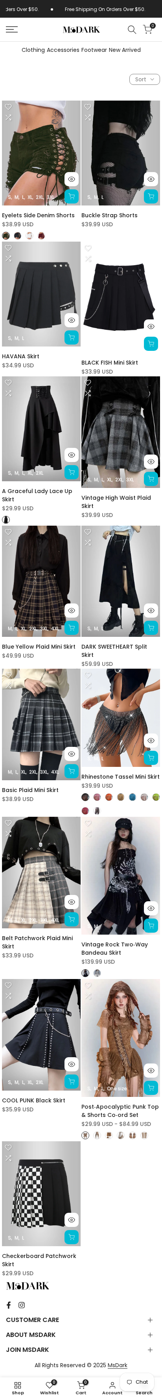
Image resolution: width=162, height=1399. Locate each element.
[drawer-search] (132, 29)
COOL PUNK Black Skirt (33, 1100)
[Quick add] (71, 196)
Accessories (63, 50)
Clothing (33, 50)
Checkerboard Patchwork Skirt (39, 1260)
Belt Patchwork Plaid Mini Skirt (37, 942)
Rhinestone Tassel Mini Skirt (120, 777)
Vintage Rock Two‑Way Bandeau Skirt (114, 949)
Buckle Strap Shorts (109, 215)
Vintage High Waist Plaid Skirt (116, 502)
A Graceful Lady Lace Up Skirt (37, 495)
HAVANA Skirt (20, 356)
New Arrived (125, 50)
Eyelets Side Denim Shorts (38, 215)
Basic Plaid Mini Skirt (30, 790)
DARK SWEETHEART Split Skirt (114, 651)
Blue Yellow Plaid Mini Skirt (38, 647)
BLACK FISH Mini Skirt (109, 363)
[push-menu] (12, 29)
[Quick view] (71, 179)
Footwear (94, 50)
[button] (8, 107)
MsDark (117, 1365)
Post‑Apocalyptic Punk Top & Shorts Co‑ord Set (120, 1111)
